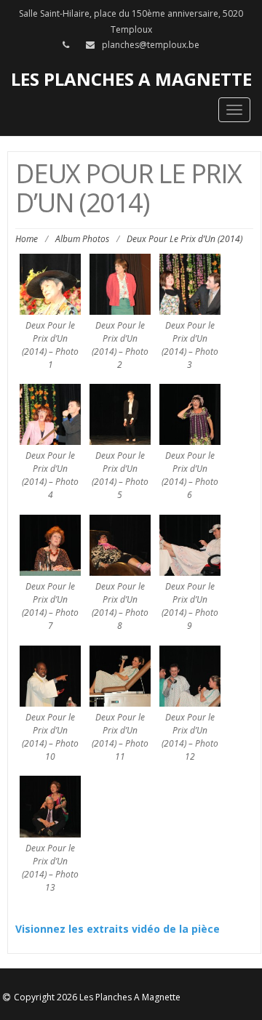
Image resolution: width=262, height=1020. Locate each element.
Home (26, 239)
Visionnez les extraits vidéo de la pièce (117, 929)
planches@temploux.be (150, 45)
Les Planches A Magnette (131, 79)
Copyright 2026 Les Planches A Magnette (97, 997)
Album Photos (82, 239)
